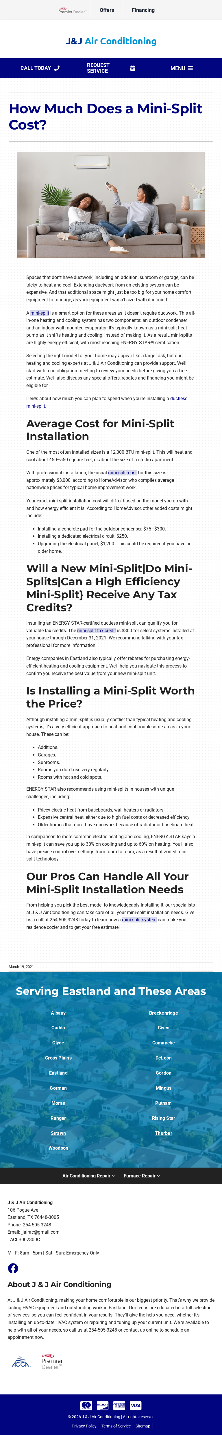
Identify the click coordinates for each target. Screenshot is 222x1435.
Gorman (58, 1088)
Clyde (58, 1043)
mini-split (39, 313)
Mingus (163, 1088)
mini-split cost (122, 472)
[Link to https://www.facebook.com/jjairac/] (13, 1268)
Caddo (58, 1028)
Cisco (163, 1028)
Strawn (58, 1133)
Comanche (163, 1043)
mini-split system (139, 919)
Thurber (163, 1133)
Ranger (58, 1118)
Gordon (163, 1073)
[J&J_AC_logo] (111, 39)
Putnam (163, 1103)
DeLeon (164, 1058)
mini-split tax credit (96, 630)
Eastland (58, 1073)
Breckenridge (163, 1013)
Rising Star (163, 1118)
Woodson (59, 1148)
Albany (58, 1013)
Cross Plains (58, 1058)
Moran (58, 1103)
